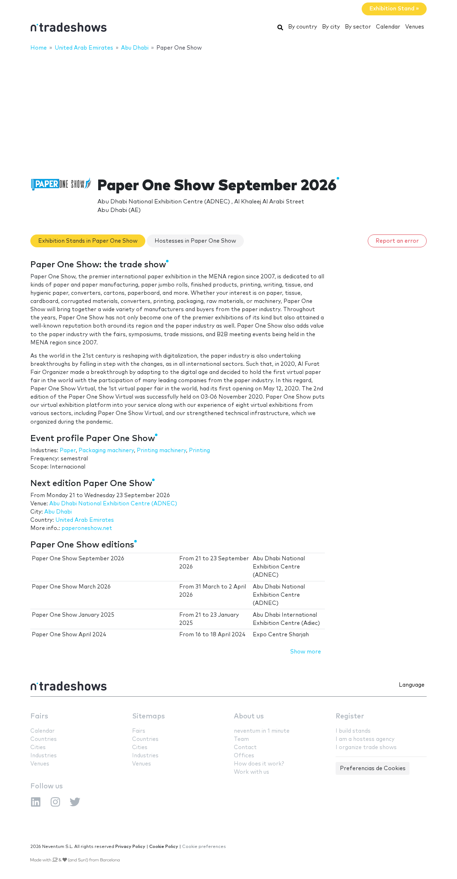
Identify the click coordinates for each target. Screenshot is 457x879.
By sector (358, 27)
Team (241, 739)
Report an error (397, 241)
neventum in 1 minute (262, 731)
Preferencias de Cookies (373, 768)
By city (331, 27)
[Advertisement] (228, 110)
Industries (43, 755)
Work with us (251, 772)
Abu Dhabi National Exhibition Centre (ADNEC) (113, 503)
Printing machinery (161, 450)
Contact (245, 747)
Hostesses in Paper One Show (195, 241)
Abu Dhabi (58, 512)
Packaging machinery (106, 450)
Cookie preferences (204, 846)
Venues (414, 27)
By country (302, 27)
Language (412, 685)
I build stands (353, 731)
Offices (244, 755)
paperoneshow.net (86, 528)
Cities (38, 747)
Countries (43, 739)
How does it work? (259, 764)
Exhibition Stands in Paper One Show (87, 241)
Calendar (388, 27)
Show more (305, 652)
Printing (199, 450)
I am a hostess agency (365, 739)
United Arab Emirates (84, 520)
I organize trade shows (366, 747)
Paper (68, 450)
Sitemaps (148, 716)
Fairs (39, 716)
